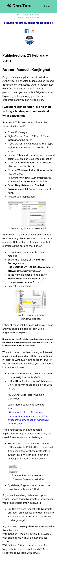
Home (46, 6)
